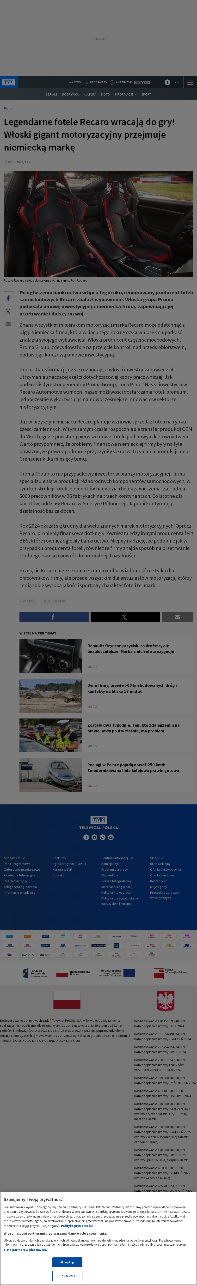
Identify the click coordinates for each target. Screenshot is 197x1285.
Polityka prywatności (77, 1226)
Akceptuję (67, 1262)
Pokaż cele (67, 1276)
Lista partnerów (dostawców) (26, 1250)
